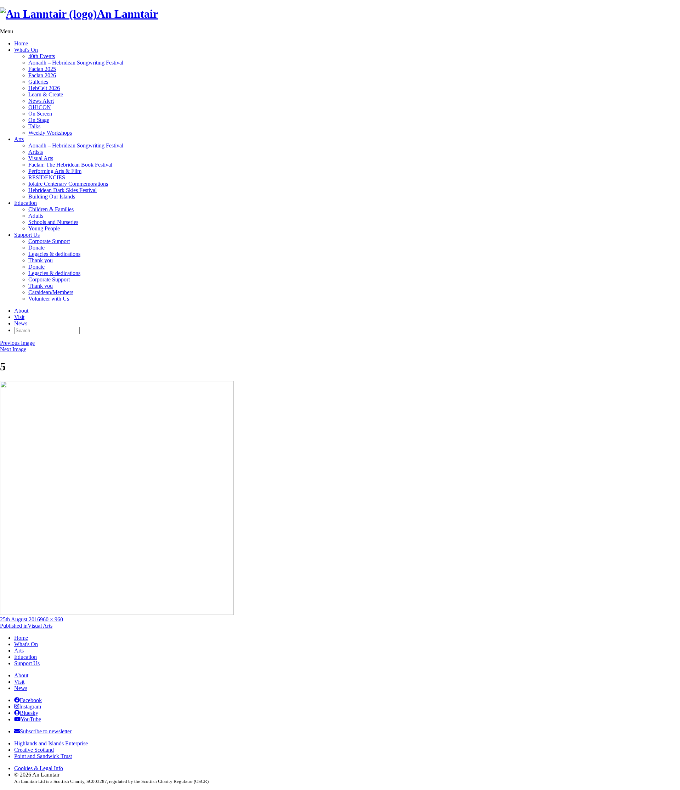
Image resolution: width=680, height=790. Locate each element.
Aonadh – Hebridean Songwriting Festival (75, 63)
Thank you (40, 260)
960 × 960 (51, 619)
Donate (36, 248)
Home (21, 43)
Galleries (38, 82)
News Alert (41, 101)
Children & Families (51, 209)
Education (25, 203)
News (20, 323)
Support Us (27, 235)
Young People (44, 228)
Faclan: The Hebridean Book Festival (70, 165)
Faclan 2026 (42, 75)
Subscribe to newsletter (46, 731)
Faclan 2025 (42, 69)
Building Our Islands (51, 197)
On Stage (38, 120)
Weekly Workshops (50, 133)
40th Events (41, 56)
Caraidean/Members (50, 292)
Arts (19, 139)
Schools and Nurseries (53, 222)
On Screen (40, 114)
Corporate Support (49, 241)
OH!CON (39, 107)
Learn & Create (45, 94)
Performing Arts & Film (54, 171)
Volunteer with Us (48, 299)
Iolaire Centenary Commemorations (68, 184)
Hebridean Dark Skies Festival (62, 190)
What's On (26, 50)
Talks (34, 126)
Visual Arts (40, 158)
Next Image (13, 349)
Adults (35, 216)
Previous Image (17, 343)
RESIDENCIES (46, 177)
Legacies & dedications (54, 254)
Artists (35, 152)
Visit (19, 317)
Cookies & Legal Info (38, 768)
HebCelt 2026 (44, 88)
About (21, 311)
